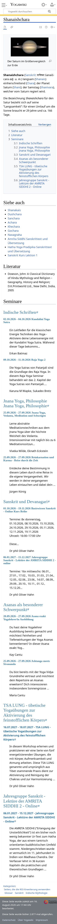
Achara (12, 222)
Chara (30, 83)
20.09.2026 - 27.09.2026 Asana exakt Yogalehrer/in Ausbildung (24, 618)
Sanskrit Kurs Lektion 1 (22, 255)
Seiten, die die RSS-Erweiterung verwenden (27, 889)
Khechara (14, 226)
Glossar (9, 892)
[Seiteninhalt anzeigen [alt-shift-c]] (5, 27)
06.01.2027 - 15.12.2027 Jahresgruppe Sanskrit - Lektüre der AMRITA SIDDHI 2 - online (29, 560)
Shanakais (14, 210)
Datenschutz (9, 919)
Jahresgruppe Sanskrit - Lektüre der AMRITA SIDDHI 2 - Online (24, 801)
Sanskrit (30, 75)
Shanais (40, 79)
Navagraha (15, 235)
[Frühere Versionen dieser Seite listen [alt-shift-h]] (46, 27)
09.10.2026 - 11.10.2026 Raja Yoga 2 (24, 359)
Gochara (13, 230)
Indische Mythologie (36, 892)
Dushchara (15, 214)
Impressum (42, 919)
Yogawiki (18, 4)
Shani (17, 87)
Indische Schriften (19, 312)
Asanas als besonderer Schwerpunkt (23, 607)
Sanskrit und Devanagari (25, 501)
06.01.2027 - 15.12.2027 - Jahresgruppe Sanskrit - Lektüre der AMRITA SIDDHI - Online (29, 817)
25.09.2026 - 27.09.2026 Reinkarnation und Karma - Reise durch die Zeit (28, 459)
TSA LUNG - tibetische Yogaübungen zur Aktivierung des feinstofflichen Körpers (24, 712)
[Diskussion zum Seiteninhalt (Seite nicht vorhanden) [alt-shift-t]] (12, 27)
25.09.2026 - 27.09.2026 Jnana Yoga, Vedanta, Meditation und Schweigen (24, 414)
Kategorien (9, 886)
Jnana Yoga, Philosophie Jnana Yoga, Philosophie (25, 403)
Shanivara (47, 87)
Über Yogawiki (25, 919)
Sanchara (14, 218)
